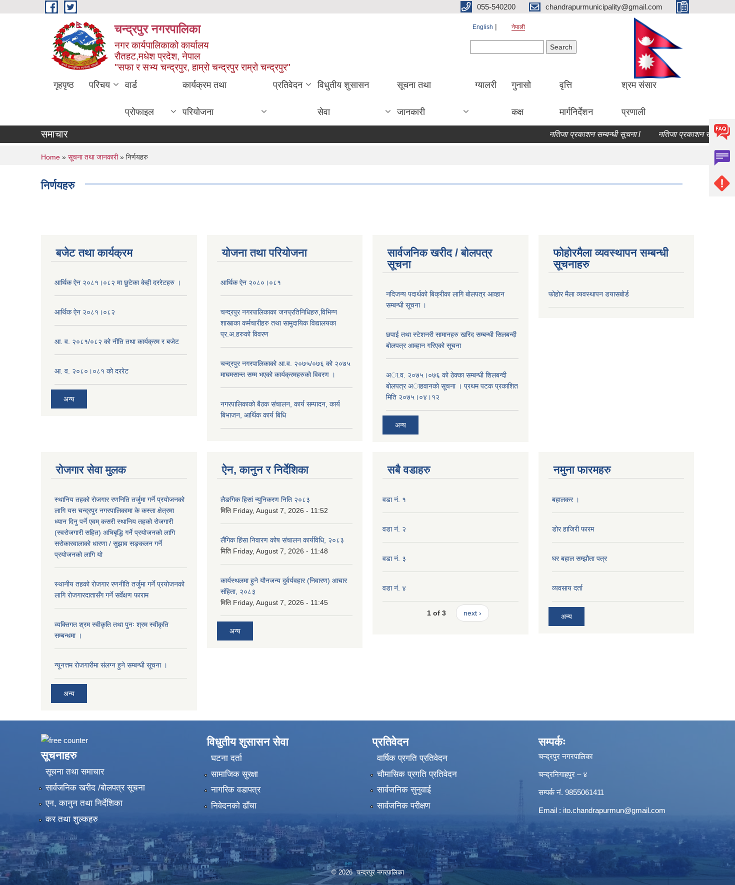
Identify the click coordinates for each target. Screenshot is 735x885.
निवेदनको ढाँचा (233, 805)
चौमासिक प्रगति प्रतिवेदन (417, 774)
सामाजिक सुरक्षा (234, 774)
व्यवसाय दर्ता (567, 588)
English (482, 27)
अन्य (69, 399)
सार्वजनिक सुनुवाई (404, 789)
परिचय (99, 85)
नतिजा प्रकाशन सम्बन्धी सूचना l (583, 134)
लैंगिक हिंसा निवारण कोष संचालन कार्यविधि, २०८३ (282, 540)
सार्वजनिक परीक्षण (403, 805)
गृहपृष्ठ (64, 85)
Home (50, 157)
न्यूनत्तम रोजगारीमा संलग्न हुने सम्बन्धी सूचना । (111, 665)
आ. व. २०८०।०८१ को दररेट (91, 371)
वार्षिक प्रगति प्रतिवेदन (412, 758)
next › (473, 613)
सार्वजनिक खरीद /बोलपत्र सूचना (95, 787)
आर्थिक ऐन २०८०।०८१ (250, 282)
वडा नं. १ (394, 500)
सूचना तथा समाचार (75, 771)
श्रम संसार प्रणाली (639, 98)
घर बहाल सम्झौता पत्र (579, 558)
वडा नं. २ (394, 529)
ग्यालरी (485, 85)
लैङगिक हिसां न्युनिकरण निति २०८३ (265, 500)
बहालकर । (566, 500)
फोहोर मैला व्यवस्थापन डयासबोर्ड (588, 294)
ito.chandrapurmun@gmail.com (614, 810)
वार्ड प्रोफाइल (139, 98)
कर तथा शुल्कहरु (72, 819)
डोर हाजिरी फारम (573, 529)
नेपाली (518, 27)
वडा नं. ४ (394, 588)
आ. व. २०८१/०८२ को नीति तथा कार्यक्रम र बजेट (116, 342)
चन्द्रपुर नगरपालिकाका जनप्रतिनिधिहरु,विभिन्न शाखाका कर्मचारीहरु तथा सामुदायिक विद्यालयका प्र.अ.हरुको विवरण (278, 323)
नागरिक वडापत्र (235, 789)
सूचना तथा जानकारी (414, 98)
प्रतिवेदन (287, 85)
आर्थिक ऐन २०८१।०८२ (84, 312)
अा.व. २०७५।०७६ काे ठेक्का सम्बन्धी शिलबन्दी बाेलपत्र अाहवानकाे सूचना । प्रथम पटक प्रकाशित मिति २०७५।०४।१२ (452, 386)
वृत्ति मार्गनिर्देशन (576, 98)
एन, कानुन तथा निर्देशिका (84, 803)
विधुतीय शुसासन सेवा (343, 98)
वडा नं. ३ (394, 558)
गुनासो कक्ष (521, 98)
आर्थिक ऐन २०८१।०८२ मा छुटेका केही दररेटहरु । (117, 282)
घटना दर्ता (226, 758)
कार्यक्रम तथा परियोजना (204, 98)
